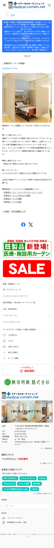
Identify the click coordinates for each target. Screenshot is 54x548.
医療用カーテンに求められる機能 (17, 196)
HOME (6, 211)
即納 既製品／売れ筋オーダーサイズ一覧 (19, 303)
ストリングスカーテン (12, 322)
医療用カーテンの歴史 (13, 202)
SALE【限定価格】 (10, 309)
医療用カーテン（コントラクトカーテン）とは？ (23, 192)
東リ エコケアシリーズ (12, 290)
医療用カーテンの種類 (14, 63)
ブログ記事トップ (18, 211)
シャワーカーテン (10, 316)
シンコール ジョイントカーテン (15, 296)
